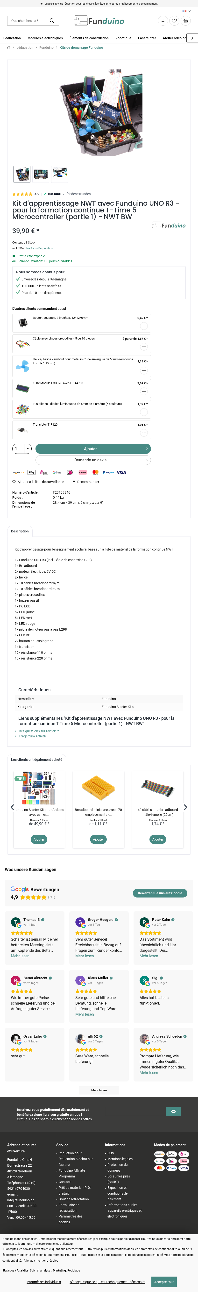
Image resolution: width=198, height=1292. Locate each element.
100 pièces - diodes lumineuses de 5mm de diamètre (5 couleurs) (77, 404)
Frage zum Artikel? (32, 736)
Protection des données (118, 1167)
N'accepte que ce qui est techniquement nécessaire (107, 1282)
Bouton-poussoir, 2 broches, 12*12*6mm (60, 318)
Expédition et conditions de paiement (117, 1193)
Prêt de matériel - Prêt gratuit (75, 1190)
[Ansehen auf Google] (16, 922)
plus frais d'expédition (39, 248)
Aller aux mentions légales (41, 1260)
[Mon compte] (163, 21)
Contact (65, 1182)
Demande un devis (90, 460)
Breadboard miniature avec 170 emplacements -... (98, 812)
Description (20, 531)
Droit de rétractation (74, 1199)
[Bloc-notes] (174, 21)
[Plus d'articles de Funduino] (169, 230)
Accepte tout (164, 1282)
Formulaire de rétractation (69, 1208)
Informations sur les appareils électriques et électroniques (124, 1210)
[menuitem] (186, 21)
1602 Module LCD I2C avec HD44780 (58, 383)
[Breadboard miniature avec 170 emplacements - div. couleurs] (98, 788)
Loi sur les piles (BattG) (118, 1179)
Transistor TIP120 (45, 424)
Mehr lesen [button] (20, 956)
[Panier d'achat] (186, 21)
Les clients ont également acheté (36, 760)
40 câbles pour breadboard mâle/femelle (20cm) (158, 812)
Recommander (88, 482)
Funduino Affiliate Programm (72, 1173)
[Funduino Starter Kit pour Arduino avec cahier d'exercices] (39, 788)
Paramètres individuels (44, 1282)
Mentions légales (120, 1159)
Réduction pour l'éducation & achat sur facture (76, 1159)
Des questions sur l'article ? (38, 731)
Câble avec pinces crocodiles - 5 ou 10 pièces (64, 338)
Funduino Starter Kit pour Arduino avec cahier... (39, 812)
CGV (110, 1153)
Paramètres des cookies (70, 1219)
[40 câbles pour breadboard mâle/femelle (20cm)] (158, 788)
